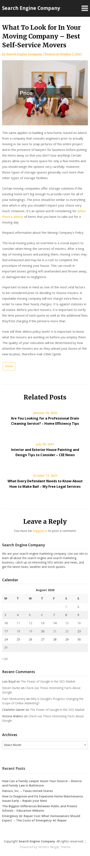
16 (79, 623)
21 (55, 631)
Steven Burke (11, 688)
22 (67, 631)
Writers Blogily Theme (54, 847)
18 (18, 631)
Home (9, 366)
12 (30, 623)
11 (18, 623)
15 (67, 623)
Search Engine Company (31, 8)
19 (30, 631)
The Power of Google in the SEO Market (48, 681)
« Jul (5, 659)
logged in (40, 531)
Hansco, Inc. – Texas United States (27, 791)
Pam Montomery (13, 699)
